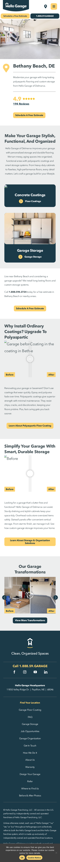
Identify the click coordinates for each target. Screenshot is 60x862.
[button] (24, 101)
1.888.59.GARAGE (33, 666)
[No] (56, 852)
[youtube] (35, 672)
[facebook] (14, 672)
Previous (4, 597)
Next (55, 597)
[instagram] (24, 672)
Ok (22, 857)
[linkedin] (45, 672)
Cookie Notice (34, 857)
